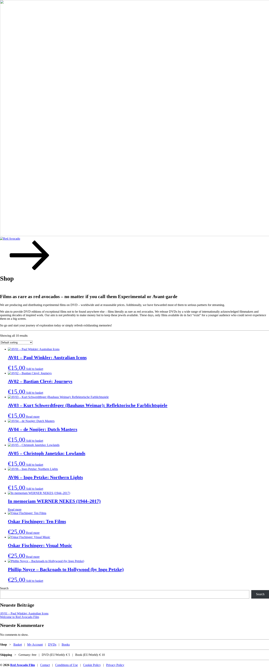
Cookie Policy (92, 665)
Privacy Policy (115, 665)
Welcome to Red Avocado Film (19, 617)
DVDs (52, 644)
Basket (17, 644)
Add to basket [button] (34, 369)
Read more (33, 416)
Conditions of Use (66, 665)
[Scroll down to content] (29, 269)
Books (66, 644)
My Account (35, 644)
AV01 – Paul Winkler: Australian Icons (24, 613)
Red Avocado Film (22, 665)
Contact (45, 665)
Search (4, 588)
